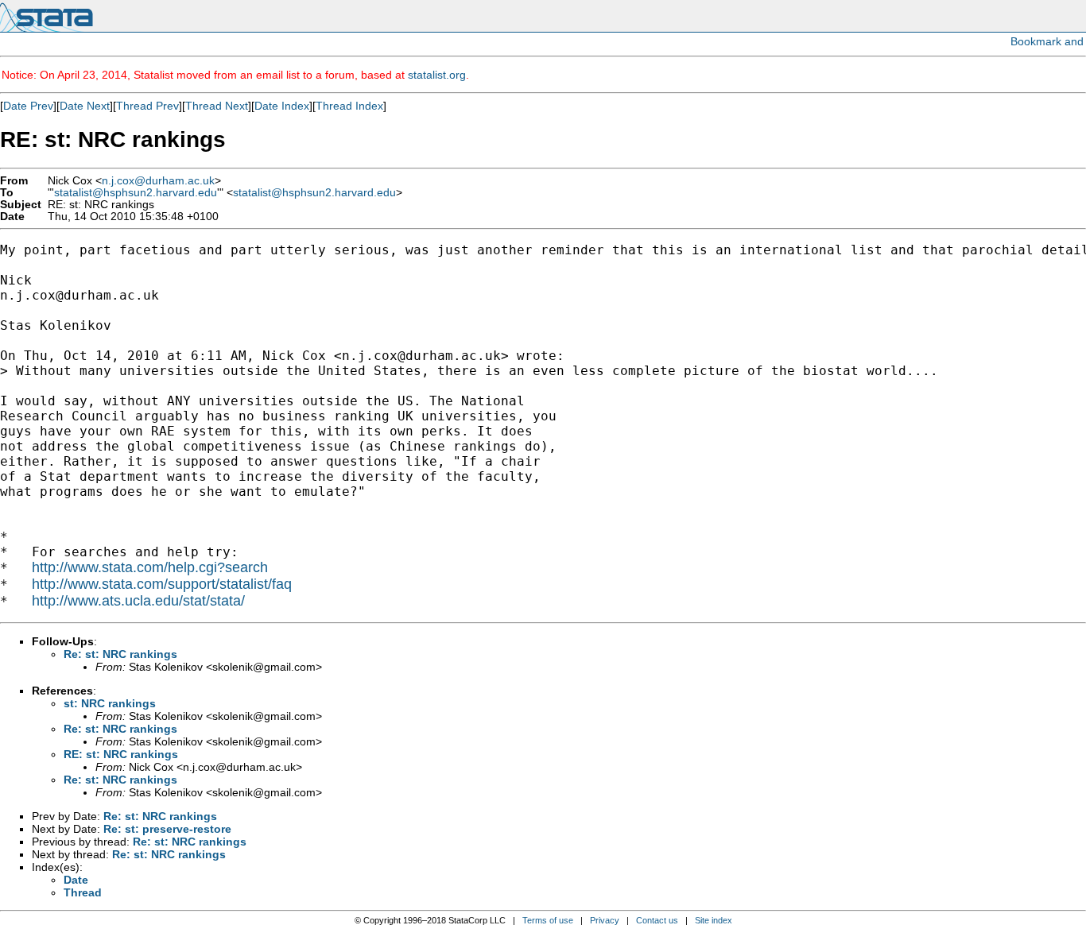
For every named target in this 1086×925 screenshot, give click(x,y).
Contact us (657, 920)
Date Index (281, 105)
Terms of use (547, 920)
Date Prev (28, 105)
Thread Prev (147, 105)
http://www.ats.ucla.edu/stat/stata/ (138, 601)
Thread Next (216, 105)
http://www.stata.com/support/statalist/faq (162, 584)
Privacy (604, 920)
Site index (713, 920)
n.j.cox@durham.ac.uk (158, 181)
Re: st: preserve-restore (167, 828)
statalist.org (437, 74)
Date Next (85, 105)
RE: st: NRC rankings (121, 754)
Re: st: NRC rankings (120, 654)
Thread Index (349, 105)
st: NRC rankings (110, 703)
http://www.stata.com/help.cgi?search (150, 567)
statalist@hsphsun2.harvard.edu (135, 193)
